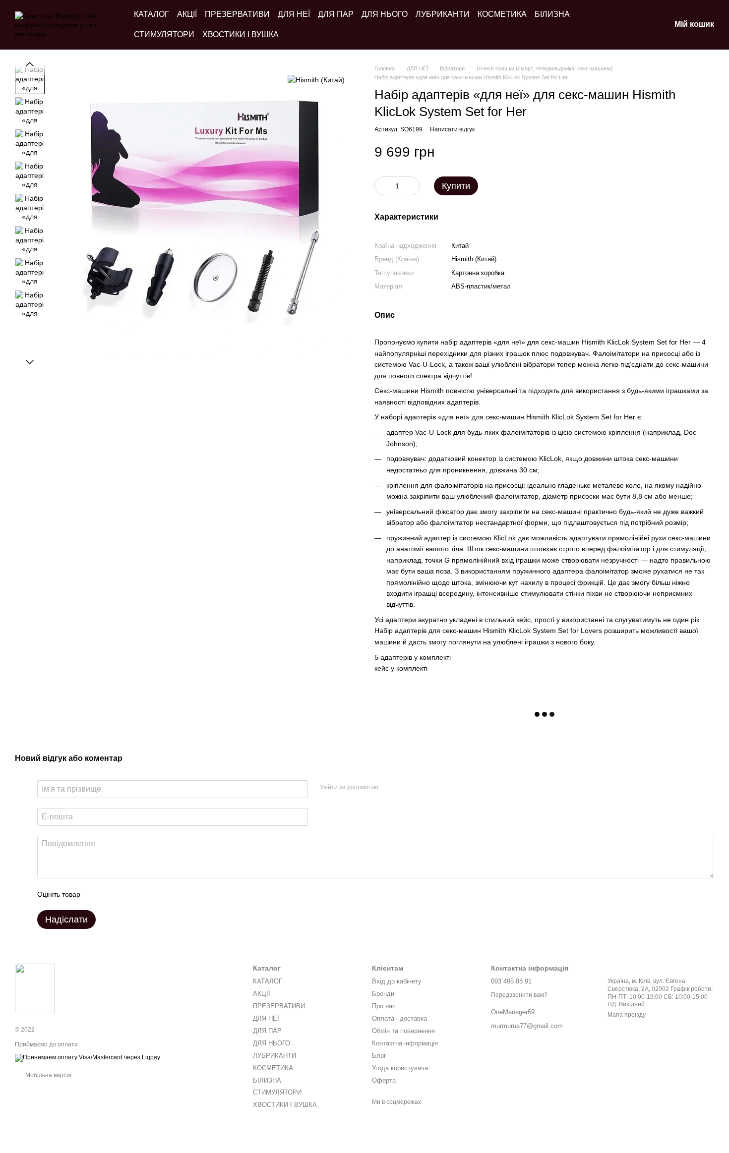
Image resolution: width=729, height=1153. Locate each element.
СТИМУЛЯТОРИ (164, 34)
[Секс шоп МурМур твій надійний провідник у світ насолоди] (35, 987)
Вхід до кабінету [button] (397, 981)
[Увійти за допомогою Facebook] (389, 788)
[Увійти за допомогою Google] (405, 788)
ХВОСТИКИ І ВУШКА (240, 34)
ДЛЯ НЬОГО (385, 14)
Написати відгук (452, 129)
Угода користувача (400, 1068)
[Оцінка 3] (128, 894)
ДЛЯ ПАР (336, 14)
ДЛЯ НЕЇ (294, 14)
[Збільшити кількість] (413, 186)
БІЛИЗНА (552, 14)
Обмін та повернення (403, 1031)
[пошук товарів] (611, 25)
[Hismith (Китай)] (316, 79)
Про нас (384, 1006)
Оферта (384, 1080)
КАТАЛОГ (151, 14)
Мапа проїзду (627, 1014)
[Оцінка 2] (113, 894)
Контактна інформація (405, 1043)
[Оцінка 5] (160, 894)
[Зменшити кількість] (382, 186)
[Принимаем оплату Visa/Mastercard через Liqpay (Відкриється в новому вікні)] (87, 1057)
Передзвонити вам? (519, 994)
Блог (379, 1055)
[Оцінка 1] (97, 894)
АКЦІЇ (187, 14)
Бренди (383, 993)
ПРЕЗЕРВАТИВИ (237, 14)
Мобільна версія (47, 1075)
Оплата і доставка (399, 1018)
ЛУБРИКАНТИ (443, 14)
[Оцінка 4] (144, 894)
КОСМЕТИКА (502, 14)
